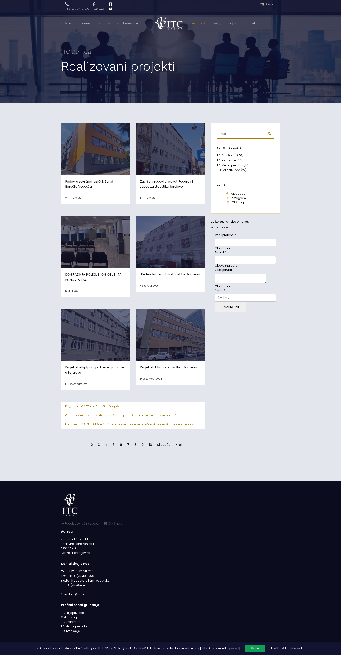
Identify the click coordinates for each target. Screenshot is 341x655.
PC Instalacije (70, 631)
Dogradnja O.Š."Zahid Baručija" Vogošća (93, 406)
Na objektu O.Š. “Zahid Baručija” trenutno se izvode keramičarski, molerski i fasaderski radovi (129, 424)
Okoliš (215, 23)
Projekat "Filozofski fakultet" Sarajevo (168, 367)
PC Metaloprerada (74, 626)
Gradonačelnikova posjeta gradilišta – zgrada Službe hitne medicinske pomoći (121, 415)
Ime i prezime (225, 235)
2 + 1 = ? (220, 290)
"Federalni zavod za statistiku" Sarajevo (170, 274)
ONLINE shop (69, 617)
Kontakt (251, 23)
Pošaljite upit (230, 307)
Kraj (179, 444)
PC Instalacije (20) (229, 160)
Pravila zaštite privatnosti (286, 648)
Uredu (255, 648)
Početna (68, 23)
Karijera (233, 23)
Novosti (105, 23)
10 (150, 444)
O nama (87, 23)
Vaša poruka (224, 270)
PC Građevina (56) (230, 155)
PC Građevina (70, 622)
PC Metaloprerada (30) (233, 165)
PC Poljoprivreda (72, 613)
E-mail (220, 252)
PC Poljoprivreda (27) (231, 170)
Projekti (198, 23)
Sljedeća (163, 444)
